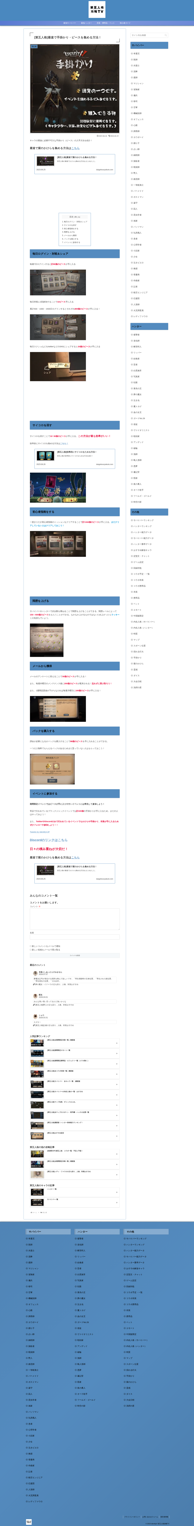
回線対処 (137, 568)
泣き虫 (136, 400)
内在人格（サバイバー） (144, 622)
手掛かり (137, 658)
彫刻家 (136, 436)
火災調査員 (138, 310)
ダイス (136, 675)
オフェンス (138, 119)
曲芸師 (136, 179)
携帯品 (136, 598)
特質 (135, 634)
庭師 (135, 77)
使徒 (135, 424)
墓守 (135, 203)
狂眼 (135, 382)
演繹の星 (137, 687)
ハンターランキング (142, 526)
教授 (135, 268)
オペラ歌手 (138, 490)
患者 (135, 239)
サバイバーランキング (143, 520)
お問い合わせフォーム (150, 1517)
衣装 (135, 592)
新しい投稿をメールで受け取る (46, 950)
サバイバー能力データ (143, 538)
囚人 (135, 209)
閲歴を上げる (69, 232)
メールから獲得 (70, 235)
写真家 (136, 376)
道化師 (136, 341)
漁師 (135, 454)
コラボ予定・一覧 (141, 574)
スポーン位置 (139, 646)
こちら (75, 148)
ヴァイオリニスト (141, 430)
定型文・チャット (141, 556)
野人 (135, 173)
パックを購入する (71, 239)
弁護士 (136, 65)
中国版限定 (138, 616)
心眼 (135, 125)
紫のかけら (138, 663)
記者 (135, 286)
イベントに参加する (72, 242)
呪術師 (136, 167)
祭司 (135, 101)
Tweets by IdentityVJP (40, 832)
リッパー (137, 352)
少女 (135, 257)
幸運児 (136, 53)
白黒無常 (137, 371)
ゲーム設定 (138, 562)
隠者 (135, 478)
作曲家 (136, 280)
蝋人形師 (137, 460)
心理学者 (137, 245)
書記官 (136, 472)
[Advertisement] (75, 193)
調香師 (136, 131)
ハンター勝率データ (142, 544)
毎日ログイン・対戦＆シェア (75, 222)
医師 (135, 60)
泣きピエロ (138, 263)
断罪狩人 (137, 347)
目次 (71, 217)
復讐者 (136, 335)
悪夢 (135, 466)
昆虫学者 (137, 215)
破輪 (135, 448)
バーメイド (138, 191)
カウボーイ (138, 137)
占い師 (136, 149)
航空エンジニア (140, 292)
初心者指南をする (71, 229)
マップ (136, 640)
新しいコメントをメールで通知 (46, 946)
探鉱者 (136, 161)
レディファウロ (140, 316)
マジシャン (138, 83)
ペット (136, 604)
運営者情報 (164, 1517)
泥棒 (135, 71)
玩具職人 (137, 233)
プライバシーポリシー (132, 1517)
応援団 (136, 298)
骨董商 (136, 275)
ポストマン (138, 197)
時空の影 (137, 502)
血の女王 (137, 412)
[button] (166, 35)
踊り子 (136, 143)
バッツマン (138, 227)
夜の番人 (137, 484)
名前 (32, 933)
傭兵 (135, 95)
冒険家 (136, 89)
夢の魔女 (137, 394)
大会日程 (137, 681)
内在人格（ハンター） (143, 628)
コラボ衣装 (138, 580)
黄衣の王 (137, 388)
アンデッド (138, 442)
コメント (35, 906)
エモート (137, 610)
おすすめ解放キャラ (142, 550)
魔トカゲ (137, 406)
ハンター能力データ (142, 532)
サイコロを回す (70, 225)
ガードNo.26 (139, 418)
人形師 (136, 304)
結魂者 (136, 359)
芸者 (135, 364)
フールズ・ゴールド (142, 496)
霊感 (135, 670)
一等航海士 (138, 185)
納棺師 (136, 155)
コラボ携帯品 (139, 586)
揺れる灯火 (138, 652)
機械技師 (137, 113)
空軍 (135, 107)
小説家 (136, 251)
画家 (135, 221)
